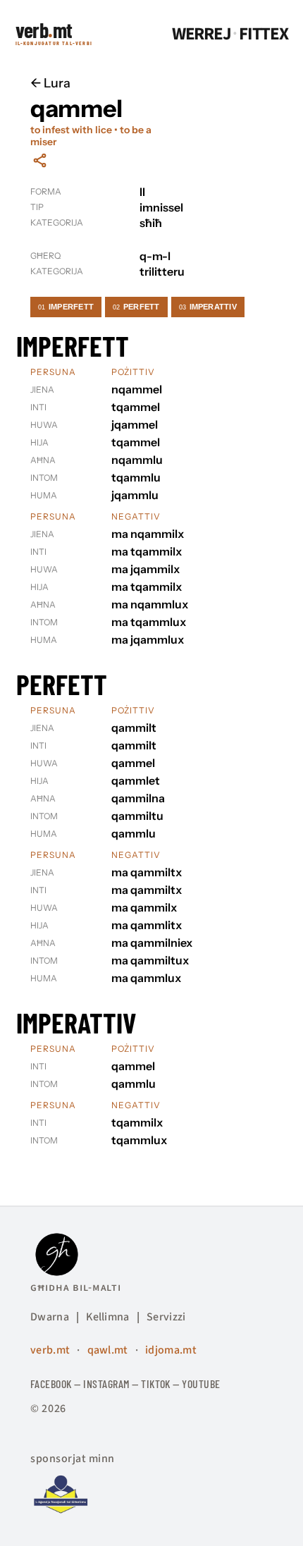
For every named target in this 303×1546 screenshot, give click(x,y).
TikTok (156, 1383)
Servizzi (166, 1317)
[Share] (39, 160)
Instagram (106, 1383)
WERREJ (201, 34)
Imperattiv (208, 306)
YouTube (201, 1383)
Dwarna (49, 1317)
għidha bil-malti (75, 1287)
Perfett (136, 306)
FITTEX (263, 34)
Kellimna (108, 1317)
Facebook (51, 1383)
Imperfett (66, 306)
